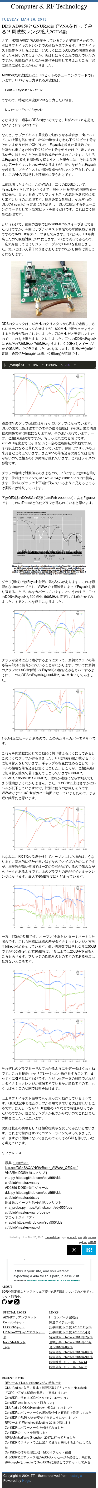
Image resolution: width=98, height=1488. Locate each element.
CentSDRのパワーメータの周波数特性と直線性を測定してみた (48, 1412)
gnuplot (92, 1237)
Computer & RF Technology (49, 6)
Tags (6, 1347)
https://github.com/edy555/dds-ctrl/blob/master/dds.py (34, 1195)
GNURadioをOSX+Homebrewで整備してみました (38, 1407)
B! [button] (89, 1249)
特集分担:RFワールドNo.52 (68, 1367)
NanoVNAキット (14, 1342)
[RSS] (17, 1303)
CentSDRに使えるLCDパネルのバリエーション (37, 1398)
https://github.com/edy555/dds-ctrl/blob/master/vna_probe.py (39, 1210)
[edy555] (10, 1303)
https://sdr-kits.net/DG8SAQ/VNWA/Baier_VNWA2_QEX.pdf (41, 1165)
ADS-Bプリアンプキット (20, 1317)
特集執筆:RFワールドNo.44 (68, 1362)
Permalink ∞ (52, 1237)
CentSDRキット (14, 1322)
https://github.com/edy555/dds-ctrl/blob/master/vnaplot (34, 1225)
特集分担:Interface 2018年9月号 (71, 1357)
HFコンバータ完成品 (63, 1317)
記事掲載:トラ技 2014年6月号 (69, 1332)
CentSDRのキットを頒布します (26, 1432)
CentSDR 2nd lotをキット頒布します (30, 1402)
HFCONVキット (14, 1327)
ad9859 (92, 1242)
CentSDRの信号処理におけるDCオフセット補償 (38, 1452)
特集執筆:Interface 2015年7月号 (71, 1337)
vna (80, 1237)
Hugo (26, 1480)
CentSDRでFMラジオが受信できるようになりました (41, 1417)
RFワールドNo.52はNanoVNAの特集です (33, 1383)
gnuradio (72, 1237)
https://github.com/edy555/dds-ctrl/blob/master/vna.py (34, 1180)
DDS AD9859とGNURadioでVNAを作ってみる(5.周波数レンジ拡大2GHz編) (47, 29)
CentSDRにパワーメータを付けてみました (34, 1427)
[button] (74, 1250)
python (83, 1242)
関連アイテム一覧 (61, 1322)
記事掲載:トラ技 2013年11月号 (70, 1327)
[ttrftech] (4, 1303)
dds (85, 1237)
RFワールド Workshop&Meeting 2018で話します (38, 1422)
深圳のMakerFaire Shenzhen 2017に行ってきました (40, 1437)
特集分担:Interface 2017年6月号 (71, 1352)
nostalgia (75, 1475)
